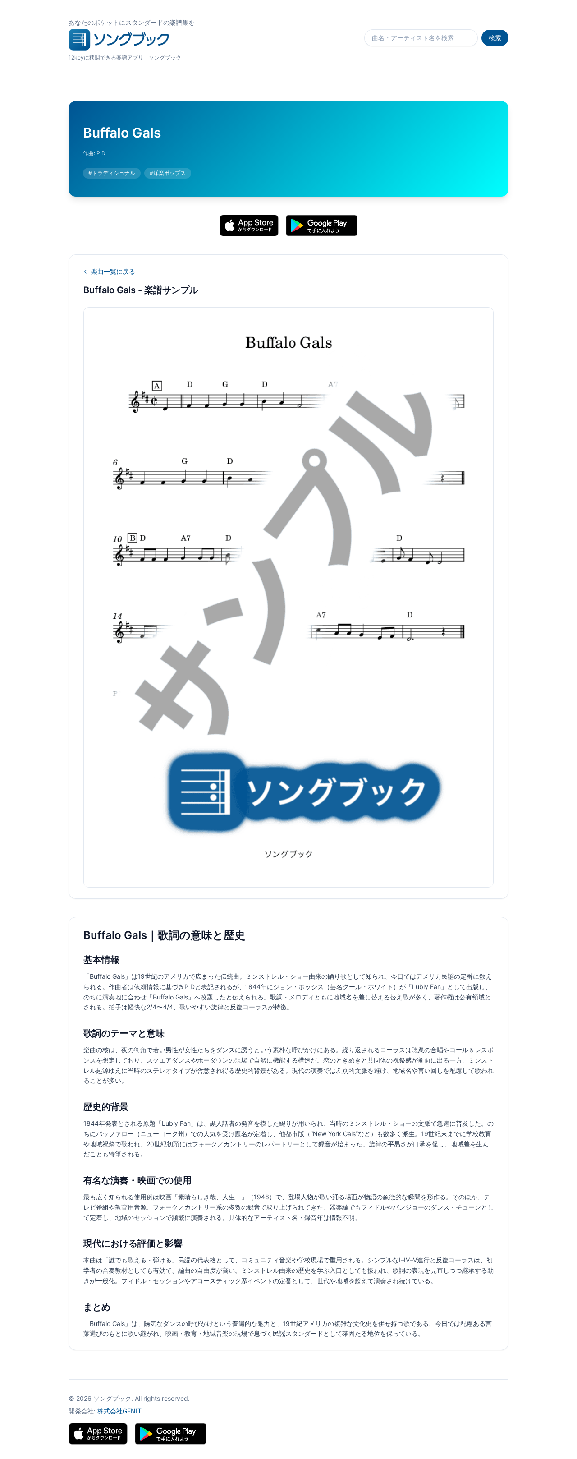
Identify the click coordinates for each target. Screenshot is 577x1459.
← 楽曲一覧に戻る (109, 271)
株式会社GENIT (119, 1411)
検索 (495, 37)
